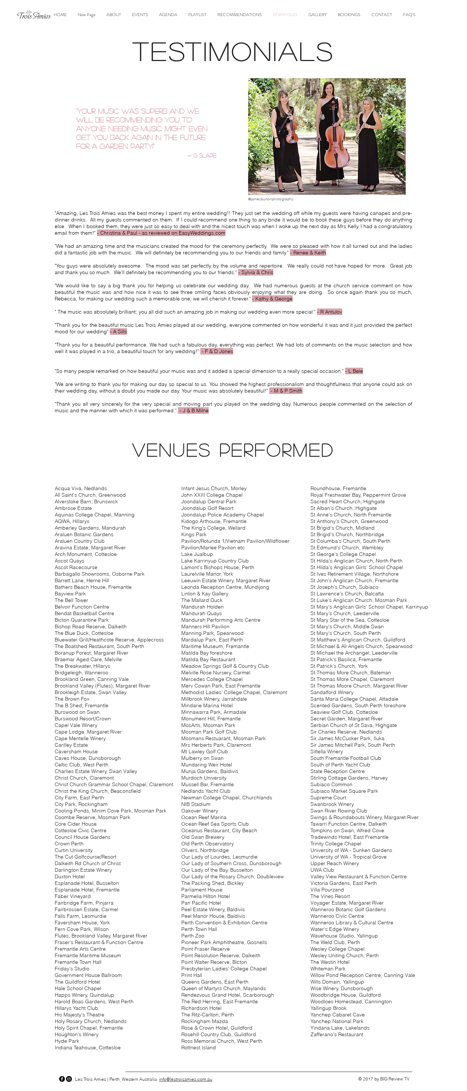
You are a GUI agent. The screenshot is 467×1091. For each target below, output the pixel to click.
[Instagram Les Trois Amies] (69, 1079)
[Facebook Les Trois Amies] (62, 1079)
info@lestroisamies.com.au (185, 1079)
